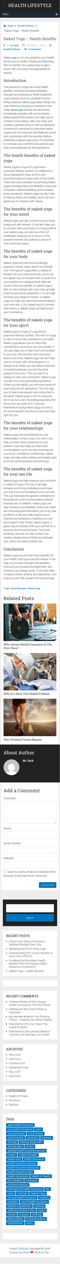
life (47, 1189)
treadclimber (15, 1223)
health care (14, 1159)
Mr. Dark (15, 45)
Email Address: (12, 843)
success (24, 1214)
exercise (46, 1137)
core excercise (16, 1133)
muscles (22, 1193)
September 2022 (19, 1067)
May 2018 (14, 1071)
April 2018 (14, 1076)
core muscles (15, 1137)
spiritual (39, 1206)
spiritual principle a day (21, 1210)
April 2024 (15, 1058)
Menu (5, 14)
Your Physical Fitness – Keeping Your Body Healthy (30, 1018)
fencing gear (15, 1146)
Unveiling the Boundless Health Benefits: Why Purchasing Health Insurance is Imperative (28, 963)
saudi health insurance (34, 1201)
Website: (9, 858)
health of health (41, 1176)
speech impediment (19, 1206)
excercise (32, 1137)
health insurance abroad (22, 1163)
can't (38, 1129)
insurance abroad (18, 1184)
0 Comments (34, 49)
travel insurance (36, 1218)
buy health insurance (20, 1129)
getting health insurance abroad (26, 1150)
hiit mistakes (15, 1180)
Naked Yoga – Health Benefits (26, 971)
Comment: (10, 798)
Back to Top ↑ (42, 1252)
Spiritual (13, 1104)
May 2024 (15, 1054)
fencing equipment (31, 1142)
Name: (7, 828)
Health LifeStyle (30, 5)
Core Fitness (35, 1133)
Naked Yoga (34, 588)
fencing (12, 1142)
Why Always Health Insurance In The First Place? (30, 1003)
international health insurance (25, 1189)
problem (13, 1201)
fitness (30, 1146)
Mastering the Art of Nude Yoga (27, 948)
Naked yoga (17, 110)
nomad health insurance (22, 1197)
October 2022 (17, 1063)
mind (11, 1193)
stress (41, 1210)
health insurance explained (23, 1167)
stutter (11, 1214)
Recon (26, 1252)
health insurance (34, 1159)
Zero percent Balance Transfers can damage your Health (29, 1033)
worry (29, 1223)
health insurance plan (20, 1171)
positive (44, 1197)
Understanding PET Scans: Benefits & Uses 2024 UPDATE (30, 955)
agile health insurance (20, 1125)
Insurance (14, 1100)
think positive (15, 1218)
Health (11, 1154)
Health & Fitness (12, 49)
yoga (14, 58)
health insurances (18, 1176)
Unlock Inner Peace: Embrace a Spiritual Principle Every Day (27, 943)
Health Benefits (19, 588)
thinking (36, 1214)
